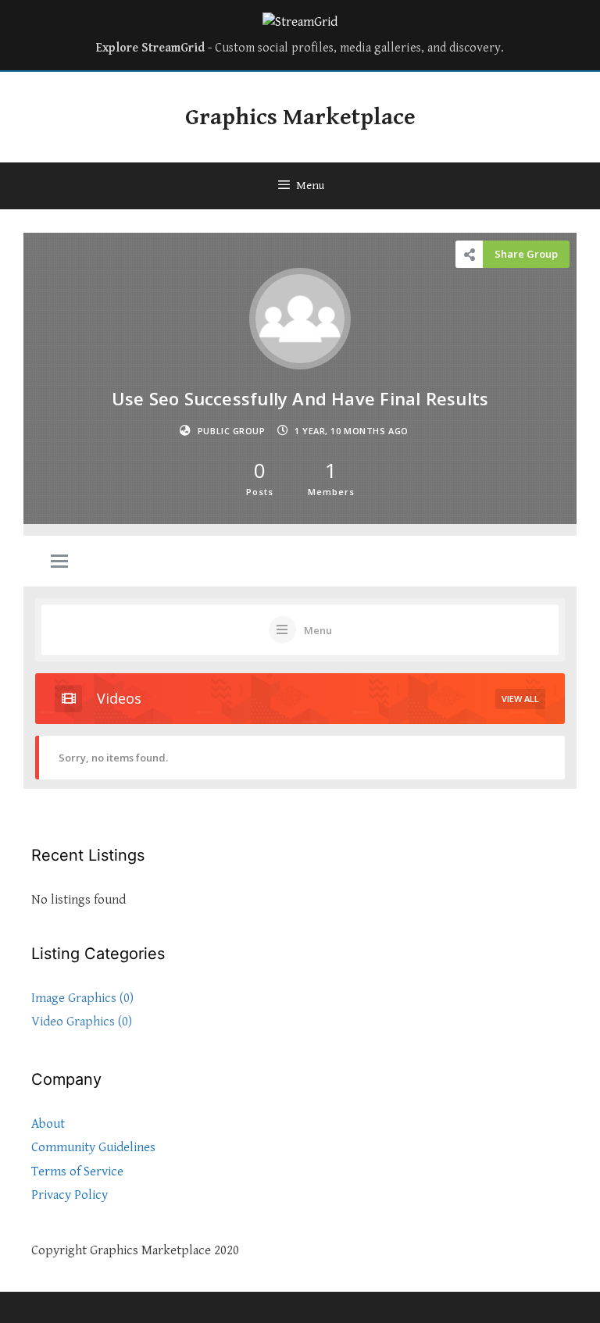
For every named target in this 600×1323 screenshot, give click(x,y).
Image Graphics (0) (82, 998)
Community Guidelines (93, 1147)
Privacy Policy (69, 1195)
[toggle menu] (59, 562)
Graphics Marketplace (300, 117)
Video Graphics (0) (81, 1021)
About (48, 1124)
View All (520, 698)
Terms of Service (77, 1171)
